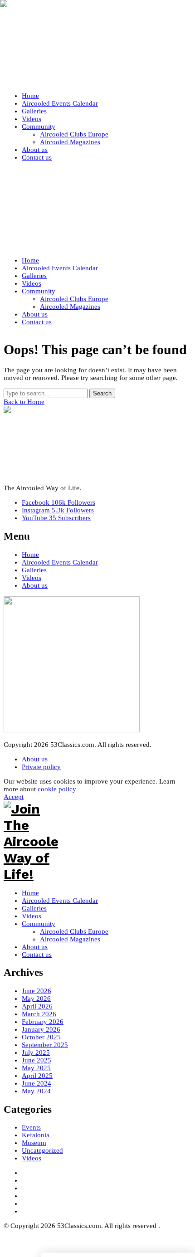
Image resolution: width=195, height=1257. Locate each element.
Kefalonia (35, 1135)
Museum (34, 1142)
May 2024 (36, 1091)
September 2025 (45, 1044)
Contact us (37, 954)
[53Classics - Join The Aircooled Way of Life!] (97, 44)
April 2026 (37, 1006)
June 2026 (36, 990)
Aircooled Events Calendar (60, 562)
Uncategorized (42, 1150)
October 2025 (41, 1037)
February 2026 (42, 1021)
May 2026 (36, 998)
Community (38, 923)
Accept (14, 796)
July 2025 (36, 1052)
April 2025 (37, 1075)
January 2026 (41, 1029)
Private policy (41, 766)
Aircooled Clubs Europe (74, 931)
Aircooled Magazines (70, 939)
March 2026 (39, 1014)
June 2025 (36, 1060)
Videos (31, 577)
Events (31, 1127)
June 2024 (36, 1083)
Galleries (34, 570)
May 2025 (36, 1068)
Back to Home (24, 401)
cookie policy (57, 789)
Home (30, 554)
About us (35, 585)
